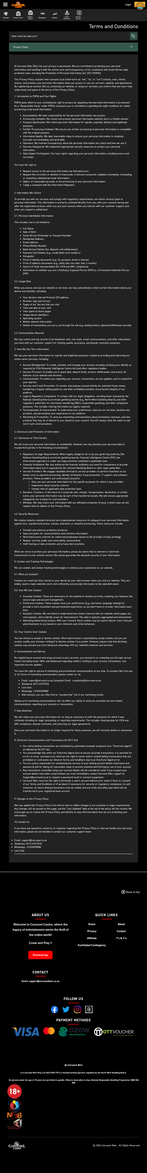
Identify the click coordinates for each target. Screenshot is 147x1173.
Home (91, 924)
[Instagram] (77, 1010)
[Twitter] (66, 1010)
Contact (121, 931)
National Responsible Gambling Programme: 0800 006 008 (105, 1081)
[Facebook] (54, 1010)
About (121, 924)
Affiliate (92, 938)
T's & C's (121, 938)
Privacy (91, 931)
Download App (40, 955)
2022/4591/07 (52, 1072)
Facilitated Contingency (92, 945)
